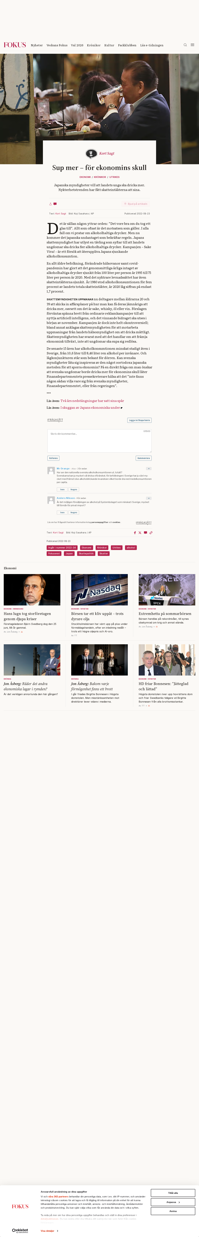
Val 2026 (77, 45)
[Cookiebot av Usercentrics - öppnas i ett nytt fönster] (20, 1231)
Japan (69, 553)
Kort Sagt (61, 213)
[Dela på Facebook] (135, 532)
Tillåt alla (173, 1193)
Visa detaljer (47, 1231)
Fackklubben (127, 45)
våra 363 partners (58, 1196)
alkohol (131, 547)
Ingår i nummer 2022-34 (62, 547)
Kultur (109, 45)
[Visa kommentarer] (55, 204)
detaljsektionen (49, 1219)
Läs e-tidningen (152, 45)
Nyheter (37, 45)
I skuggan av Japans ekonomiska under (90, 407)
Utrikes (114, 177)
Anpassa (171, 1202)
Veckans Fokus (57, 45)
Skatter (104, 553)
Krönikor (94, 45)
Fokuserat (54, 553)
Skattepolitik (86, 553)
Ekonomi (85, 177)
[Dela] (50, 204)
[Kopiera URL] (151, 532)
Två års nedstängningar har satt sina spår (92, 400)
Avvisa (173, 1211)
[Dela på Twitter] (139, 532)
